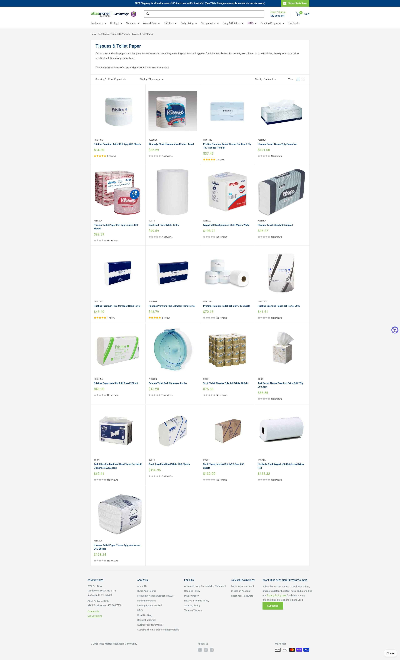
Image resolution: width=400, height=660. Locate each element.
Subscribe (272, 605)
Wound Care (149, 23)
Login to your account (242, 586)
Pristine (98, 140)
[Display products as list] (303, 79)
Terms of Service (193, 610)
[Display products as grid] (298, 79)
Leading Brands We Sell (149, 605)
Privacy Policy (191, 595)
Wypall (207, 221)
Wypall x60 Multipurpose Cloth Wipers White (226, 225)
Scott (152, 221)
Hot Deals (293, 23)
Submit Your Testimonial (150, 624)
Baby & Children (231, 23)
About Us (142, 586)
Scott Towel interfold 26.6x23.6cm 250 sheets (223, 466)
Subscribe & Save (297, 3)
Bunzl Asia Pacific (146, 591)
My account (277, 15)
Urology (114, 23)
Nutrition (168, 23)
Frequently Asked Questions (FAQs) (155, 595)
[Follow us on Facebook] (200, 650)
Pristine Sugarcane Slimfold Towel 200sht (116, 383)
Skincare (131, 23)
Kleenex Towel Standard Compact (275, 225)
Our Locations (95, 615)
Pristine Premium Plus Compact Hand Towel (117, 306)
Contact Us (93, 611)
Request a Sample (146, 620)
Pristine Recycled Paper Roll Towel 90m (279, 306)
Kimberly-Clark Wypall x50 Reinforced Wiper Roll (281, 466)
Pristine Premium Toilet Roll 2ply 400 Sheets (117, 144)
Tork (260, 379)
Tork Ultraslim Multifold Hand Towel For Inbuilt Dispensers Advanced (118, 466)
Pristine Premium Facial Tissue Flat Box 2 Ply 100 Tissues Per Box (227, 146)
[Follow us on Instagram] (206, 650)
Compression (208, 23)
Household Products (120, 34)
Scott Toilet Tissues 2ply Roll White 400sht (225, 383)
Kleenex (153, 140)
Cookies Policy (192, 591)
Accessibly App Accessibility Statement (205, 586)
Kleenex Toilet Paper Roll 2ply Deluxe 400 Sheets (116, 227)
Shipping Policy (192, 605)
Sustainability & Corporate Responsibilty (158, 629)
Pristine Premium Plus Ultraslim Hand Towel (172, 306)
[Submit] (147, 14)
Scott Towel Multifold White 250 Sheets (169, 464)
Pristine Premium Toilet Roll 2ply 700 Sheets (226, 306)
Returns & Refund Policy (196, 600)
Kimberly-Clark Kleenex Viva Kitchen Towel (171, 144)
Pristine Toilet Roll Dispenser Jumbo (168, 383)
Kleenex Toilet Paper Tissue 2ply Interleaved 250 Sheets (117, 547)
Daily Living (187, 23)
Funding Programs (271, 23)
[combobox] (204, 14)
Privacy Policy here (276, 595)
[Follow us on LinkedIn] (212, 650)
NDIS (140, 610)
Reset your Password (242, 595)
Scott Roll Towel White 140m (164, 225)
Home (94, 34)
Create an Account (240, 591)
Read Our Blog (144, 615)
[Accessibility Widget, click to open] (394, 330)
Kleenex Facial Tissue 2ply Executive (277, 144)
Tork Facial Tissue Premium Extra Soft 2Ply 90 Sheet (280, 385)
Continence (97, 23)
